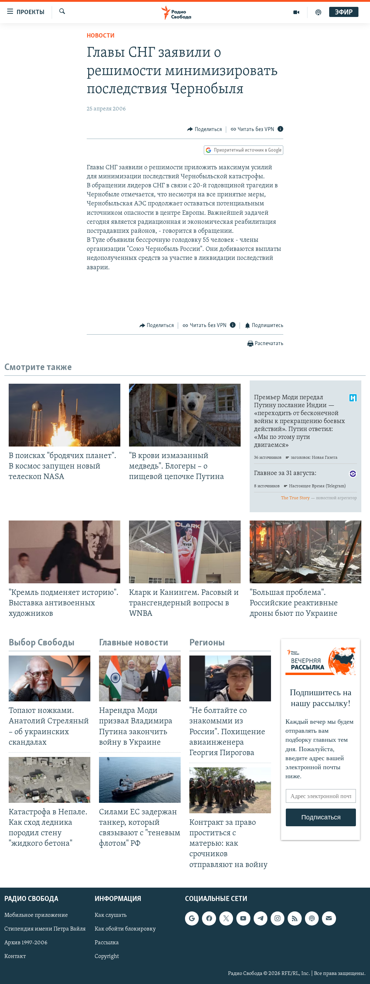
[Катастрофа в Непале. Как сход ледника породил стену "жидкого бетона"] (49, 780)
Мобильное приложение (36, 915)
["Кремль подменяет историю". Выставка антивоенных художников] (64, 552)
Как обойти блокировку (125, 929)
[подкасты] (318, 12)
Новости (101, 36)
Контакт (15, 956)
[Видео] (296, 12)
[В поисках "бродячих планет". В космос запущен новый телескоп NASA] (64, 415)
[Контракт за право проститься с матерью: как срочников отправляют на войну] (230, 790)
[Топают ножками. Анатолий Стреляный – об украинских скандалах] (49, 678)
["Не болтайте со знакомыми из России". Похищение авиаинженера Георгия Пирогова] (230, 678)
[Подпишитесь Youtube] (243, 918)
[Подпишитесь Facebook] (209, 918)
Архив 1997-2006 (25, 943)
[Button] (204, 129)
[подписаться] (329, 918)
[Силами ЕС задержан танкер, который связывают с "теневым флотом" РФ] (140, 780)
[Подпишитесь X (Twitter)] (226, 918)
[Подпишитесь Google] (192, 918)
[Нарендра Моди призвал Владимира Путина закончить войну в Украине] (140, 678)
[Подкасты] (312, 918)
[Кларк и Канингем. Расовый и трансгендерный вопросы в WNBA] (185, 552)
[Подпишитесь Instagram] (277, 918)
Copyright (107, 956)
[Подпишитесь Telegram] (260, 918)
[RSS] (294, 918)
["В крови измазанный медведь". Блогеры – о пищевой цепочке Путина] (185, 415)
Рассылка (107, 943)
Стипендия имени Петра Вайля (45, 929)
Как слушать (110, 915)
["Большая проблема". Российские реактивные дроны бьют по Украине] (305, 552)
